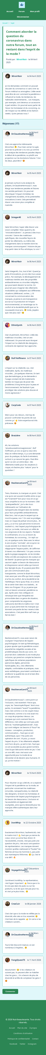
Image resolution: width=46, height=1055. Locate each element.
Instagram (32, 1044)
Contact (35, 1039)
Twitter (22, 1044)
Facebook (13, 1044)
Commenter (10, 991)
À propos (33, 1028)
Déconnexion (23, 16)
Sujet (12, 23)
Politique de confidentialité (19, 1039)
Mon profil (35, 11)
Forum (22, 11)
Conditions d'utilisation (23, 1033)
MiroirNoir (22, 59)
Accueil (10, 11)
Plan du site (22, 1028)
